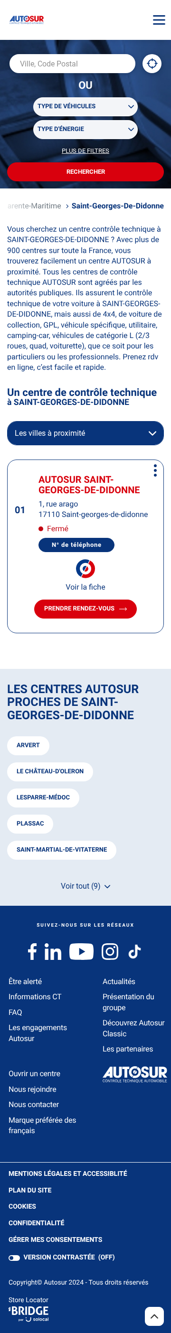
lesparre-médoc (43, 797)
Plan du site (30, 1190)
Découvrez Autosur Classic (133, 1028)
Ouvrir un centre (34, 1073)
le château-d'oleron (50, 771)
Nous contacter (34, 1104)
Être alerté (25, 981)
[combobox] (72, 63)
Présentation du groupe (128, 1002)
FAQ (15, 1012)
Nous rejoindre (32, 1089)
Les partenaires (128, 1048)
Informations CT (35, 996)
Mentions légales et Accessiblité (68, 1174)
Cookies (22, 1207)
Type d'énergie (61, 129)
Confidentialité (36, 1224)
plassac (30, 823)
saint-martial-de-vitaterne (62, 850)
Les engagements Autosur (38, 1032)
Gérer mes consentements (55, 1240)
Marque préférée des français (42, 1125)
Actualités (119, 981)
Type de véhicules (66, 106)
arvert (28, 745)
